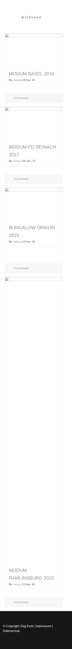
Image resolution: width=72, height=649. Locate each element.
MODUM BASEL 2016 (31, 73)
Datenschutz (11, 631)
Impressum (43, 626)
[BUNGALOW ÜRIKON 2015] (33, 205)
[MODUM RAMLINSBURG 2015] (33, 421)
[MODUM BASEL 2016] (33, 51)
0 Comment (20, 97)
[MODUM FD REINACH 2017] (33, 124)
